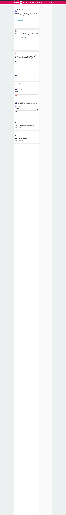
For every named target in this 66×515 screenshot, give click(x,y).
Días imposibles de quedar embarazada (20, 22)
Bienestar (33, 2)
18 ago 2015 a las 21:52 (19, 89)
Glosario (40, 2)
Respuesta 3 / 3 (17, 81)
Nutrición (29, 2)
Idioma (51, 0)
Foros (21, 2)
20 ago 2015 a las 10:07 (20, 107)
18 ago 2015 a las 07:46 (19, 31)
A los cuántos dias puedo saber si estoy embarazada (22, 21)
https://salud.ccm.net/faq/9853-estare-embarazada (30, 37)
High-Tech (15, 0)
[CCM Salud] (16, 2)
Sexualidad (36, 2)
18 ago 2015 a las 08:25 (19, 84)
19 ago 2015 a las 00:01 (20, 102)
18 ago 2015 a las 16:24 (19, 75)
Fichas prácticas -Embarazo (33, 21)
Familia (26, 2)
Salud (17, 0)
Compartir (17, 17)
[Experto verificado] (21, 30)
